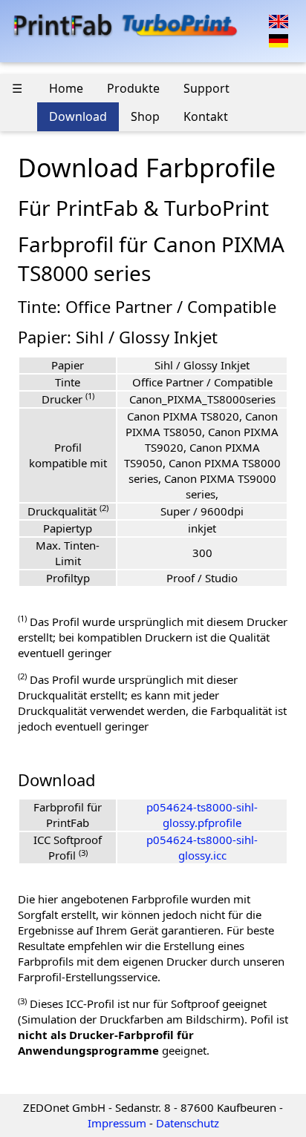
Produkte (133, 88)
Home (66, 88)
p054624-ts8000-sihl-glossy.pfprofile (202, 815)
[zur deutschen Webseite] (278, 39)
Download (78, 116)
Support (206, 88)
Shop (145, 116)
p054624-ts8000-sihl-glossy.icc (202, 847)
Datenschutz (187, 1122)
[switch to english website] (278, 20)
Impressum (117, 1122)
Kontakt (205, 116)
